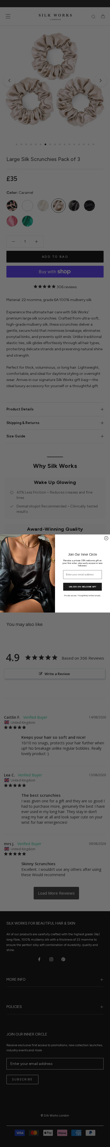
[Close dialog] (106, 538)
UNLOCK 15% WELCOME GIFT (82, 587)
